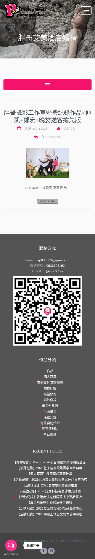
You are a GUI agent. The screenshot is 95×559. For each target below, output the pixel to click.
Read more (47, 201)
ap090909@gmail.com (53, 260)
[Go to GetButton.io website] (11, 554)
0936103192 (55, 265)
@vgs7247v (54, 271)
